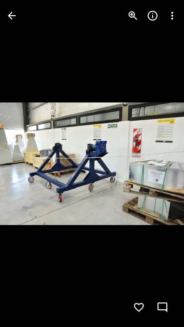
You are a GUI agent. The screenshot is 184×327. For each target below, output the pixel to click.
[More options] (172, 15)
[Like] (139, 307)
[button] (27, 163)
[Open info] (152, 15)
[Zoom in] (133, 15)
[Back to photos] (12, 15)
